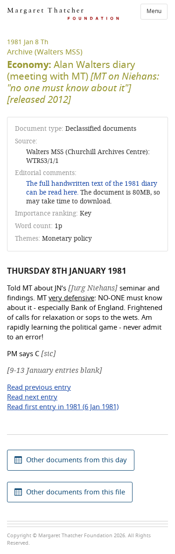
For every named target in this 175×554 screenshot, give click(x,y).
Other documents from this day (76, 460)
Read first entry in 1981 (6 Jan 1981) (63, 407)
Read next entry (32, 397)
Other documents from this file (75, 492)
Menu (154, 11)
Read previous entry (39, 387)
